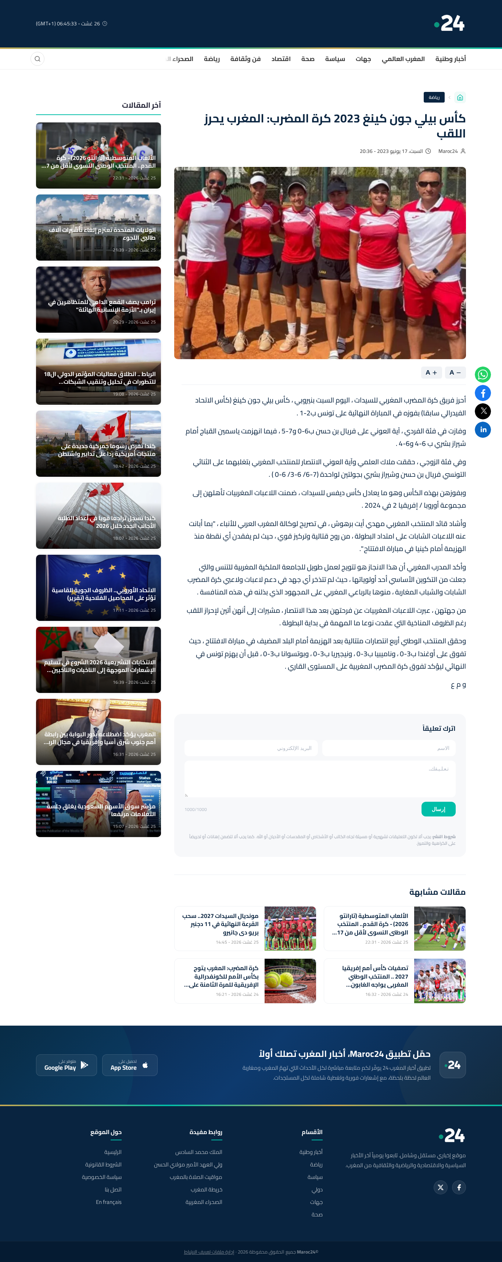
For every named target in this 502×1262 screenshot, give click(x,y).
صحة (308, 59)
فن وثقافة (245, 59)
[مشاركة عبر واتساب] (483, 375)
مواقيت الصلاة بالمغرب (196, 1177)
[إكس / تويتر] (441, 1187)
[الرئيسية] (460, 97)
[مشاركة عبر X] (483, 411)
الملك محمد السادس (198, 1152)
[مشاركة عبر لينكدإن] (483, 430)
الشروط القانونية (103, 1164)
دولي (317, 1189)
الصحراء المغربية (170, 59)
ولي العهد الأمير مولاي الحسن (188, 1164)
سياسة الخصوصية (102, 1177)
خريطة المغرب (206, 1189)
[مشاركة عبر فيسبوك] (483, 393)
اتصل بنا (113, 1189)
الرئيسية (113, 1152)
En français (109, 1202)
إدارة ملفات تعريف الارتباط (209, 1251)
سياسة (335, 59)
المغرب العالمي (403, 59)
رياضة (212, 59)
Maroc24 (448, 151)
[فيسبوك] (459, 1187)
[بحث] (37, 59)
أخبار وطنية (450, 59)
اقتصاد (281, 59)
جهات (363, 59)
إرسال (438, 809)
